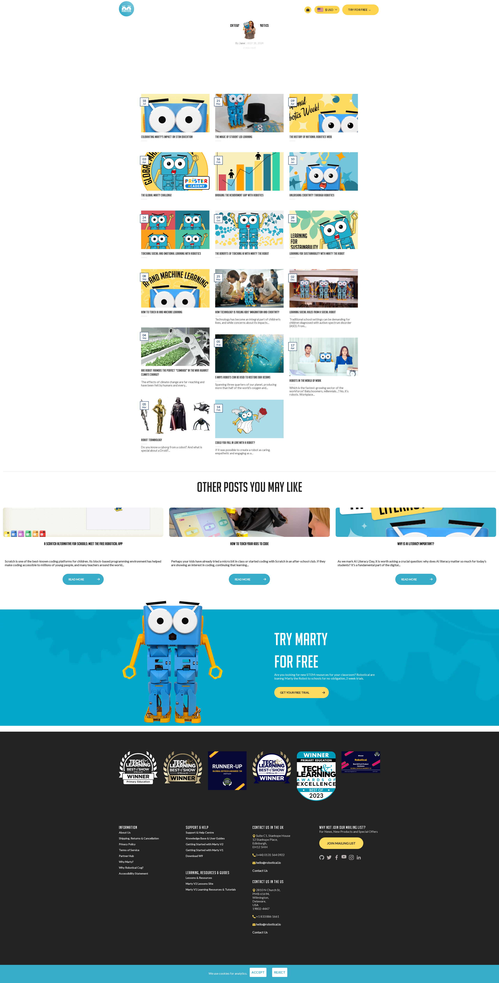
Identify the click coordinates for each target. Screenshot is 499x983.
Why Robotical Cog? (131, 867)
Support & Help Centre (200, 832)
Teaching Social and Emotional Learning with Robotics (171, 253)
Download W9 (194, 856)
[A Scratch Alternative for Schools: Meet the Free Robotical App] (83, 522)
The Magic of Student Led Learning (233, 137)
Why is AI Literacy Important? (415, 544)
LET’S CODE (204, 8)
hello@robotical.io (268, 862)
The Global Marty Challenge (156, 195)
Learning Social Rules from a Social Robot (312, 312)
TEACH (190, 8)
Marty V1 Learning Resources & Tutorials (211, 889)
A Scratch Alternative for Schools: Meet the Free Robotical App (83, 544)
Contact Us (260, 870)
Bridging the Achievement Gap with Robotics (239, 195)
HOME (145, 8)
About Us (125, 832)
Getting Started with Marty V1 (204, 850)
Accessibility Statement (133, 873)
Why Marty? (126, 861)
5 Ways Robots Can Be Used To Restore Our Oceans (242, 377)
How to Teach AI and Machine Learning (161, 312)
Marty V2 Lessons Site (199, 883)
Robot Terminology (151, 440)
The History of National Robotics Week (310, 137)
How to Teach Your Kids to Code (249, 544)
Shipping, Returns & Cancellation (139, 838)
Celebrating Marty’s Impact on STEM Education (249, 75)
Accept (258, 972)
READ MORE (76, 579)
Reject (280, 972)
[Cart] (307, 9)
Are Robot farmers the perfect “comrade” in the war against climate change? (175, 372)
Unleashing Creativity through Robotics (311, 195)
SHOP (231, 8)
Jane (242, 43)
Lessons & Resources (199, 877)
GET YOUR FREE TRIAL (294, 692)
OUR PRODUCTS (173, 8)
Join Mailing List (341, 843)
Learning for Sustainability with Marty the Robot (317, 253)
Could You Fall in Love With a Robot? (235, 442)
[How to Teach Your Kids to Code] (249, 522)
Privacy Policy (127, 844)
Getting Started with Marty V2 (204, 844)
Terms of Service (129, 850)
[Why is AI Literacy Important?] (416, 522)
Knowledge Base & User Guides (205, 838)
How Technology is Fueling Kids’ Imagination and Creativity (247, 312)
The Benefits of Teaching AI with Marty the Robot (242, 253)
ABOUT (156, 8)
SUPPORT (220, 8)
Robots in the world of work (305, 380)
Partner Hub (126, 856)
